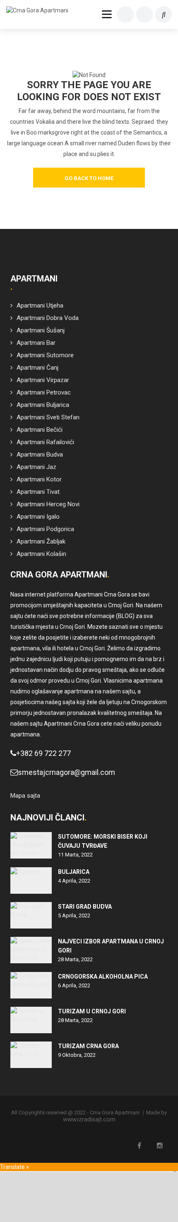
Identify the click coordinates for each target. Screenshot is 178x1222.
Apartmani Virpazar (43, 380)
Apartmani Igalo (38, 516)
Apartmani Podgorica (45, 529)
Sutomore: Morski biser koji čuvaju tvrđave (102, 841)
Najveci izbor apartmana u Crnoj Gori (111, 946)
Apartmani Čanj (37, 367)
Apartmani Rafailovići (45, 442)
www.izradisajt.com (89, 1119)
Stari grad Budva (85, 906)
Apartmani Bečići (40, 429)
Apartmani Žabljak (41, 541)
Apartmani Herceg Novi (48, 504)
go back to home (89, 178)
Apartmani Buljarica (43, 405)
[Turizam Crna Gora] (31, 1055)
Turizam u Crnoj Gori (92, 1011)
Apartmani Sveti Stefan (48, 417)
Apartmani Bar (36, 342)
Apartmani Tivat (38, 492)
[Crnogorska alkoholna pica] (31, 985)
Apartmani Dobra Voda (48, 318)
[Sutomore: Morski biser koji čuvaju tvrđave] (31, 845)
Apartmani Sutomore (45, 355)
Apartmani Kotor (39, 479)
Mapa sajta (25, 795)
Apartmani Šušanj (41, 330)
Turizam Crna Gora (88, 1046)
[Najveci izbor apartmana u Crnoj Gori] (31, 950)
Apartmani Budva (40, 454)
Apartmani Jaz (36, 467)
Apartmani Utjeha (40, 305)
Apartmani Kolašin (41, 554)
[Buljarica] (31, 880)
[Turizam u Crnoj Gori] (31, 1020)
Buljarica (73, 871)
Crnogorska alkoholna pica (103, 976)
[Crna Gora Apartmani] (41, 10)
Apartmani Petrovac (44, 392)
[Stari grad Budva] (31, 915)
